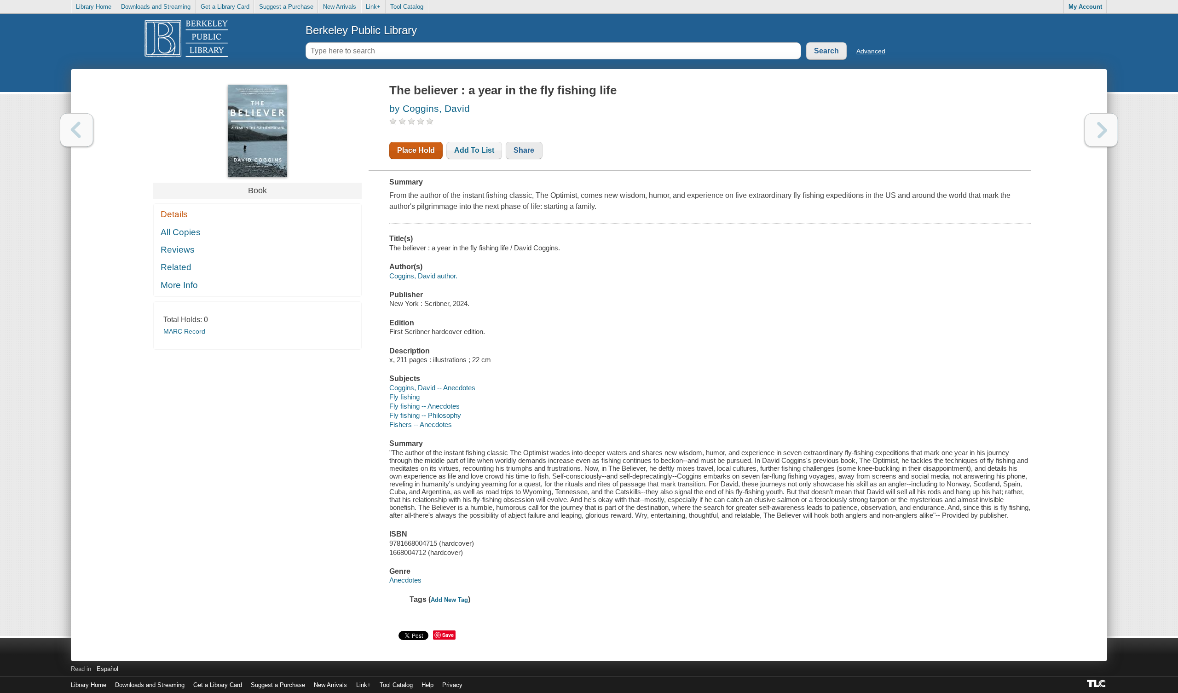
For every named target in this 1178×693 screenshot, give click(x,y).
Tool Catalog (406, 6)
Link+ (373, 6)
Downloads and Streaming (156, 6)
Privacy (452, 684)
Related (176, 267)
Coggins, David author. (423, 276)
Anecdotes (405, 580)
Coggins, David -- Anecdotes (432, 388)
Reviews (178, 249)
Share (524, 150)
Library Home (93, 6)
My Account (1085, 6)
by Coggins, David (429, 108)
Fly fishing (404, 397)
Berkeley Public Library (361, 30)
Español (107, 668)
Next (1101, 130)
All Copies (181, 232)
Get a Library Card (225, 6)
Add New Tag (449, 599)
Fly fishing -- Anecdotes (424, 406)
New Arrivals (339, 6)
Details (174, 214)
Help (427, 684)
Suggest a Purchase (286, 6)
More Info (179, 285)
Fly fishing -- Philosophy (425, 415)
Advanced (870, 51)
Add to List (474, 150)
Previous (76, 130)
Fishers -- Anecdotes (420, 424)
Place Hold (416, 150)
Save (448, 634)
